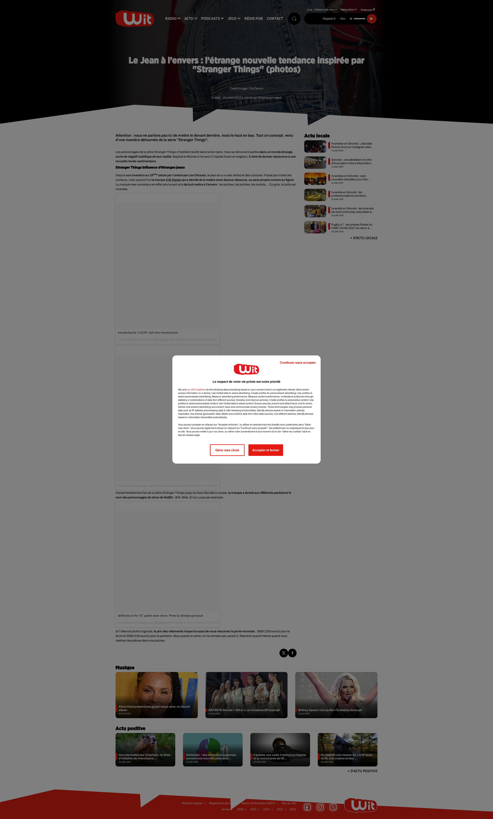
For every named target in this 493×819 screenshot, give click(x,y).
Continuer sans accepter (298, 362)
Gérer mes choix (227, 450)
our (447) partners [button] (196, 389)
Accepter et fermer (265, 450)
